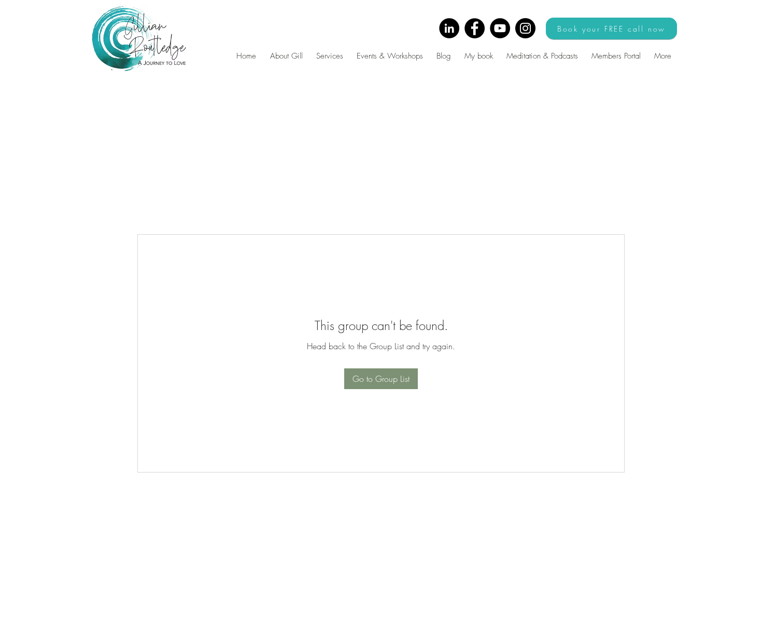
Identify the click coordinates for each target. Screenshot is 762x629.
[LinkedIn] (449, 28)
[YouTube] (500, 28)
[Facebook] (474, 28)
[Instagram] (525, 28)
